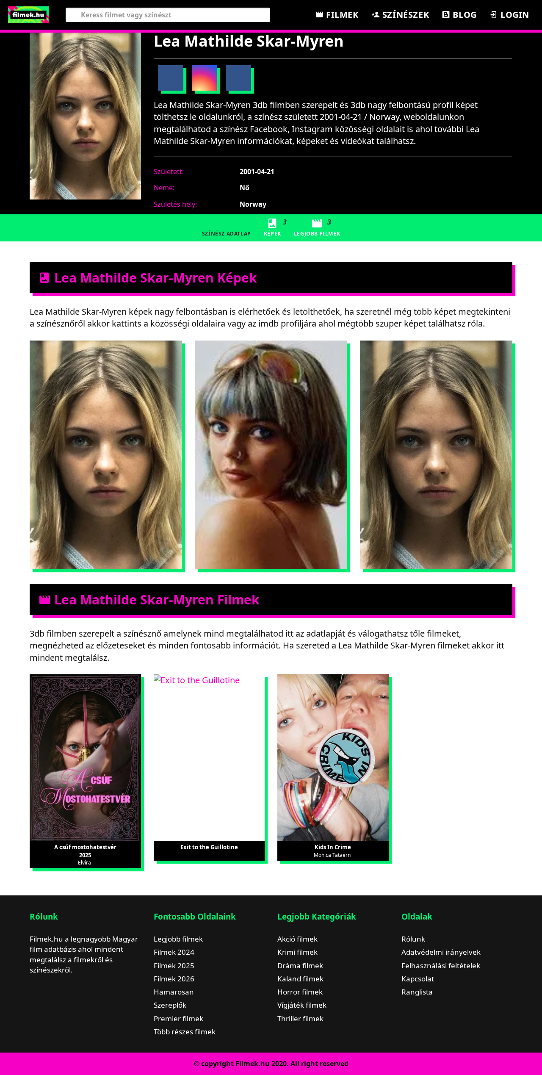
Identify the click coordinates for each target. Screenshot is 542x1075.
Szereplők (170, 1005)
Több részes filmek (185, 1031)
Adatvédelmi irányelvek (441, 952)
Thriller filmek (300, 1018)
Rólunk (413, 939)
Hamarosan (174, 992)
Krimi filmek (297, 952)
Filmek (341, 14)
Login (513, 14)
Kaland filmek (300, 979)
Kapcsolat (417, 979)
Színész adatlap (226, 233)
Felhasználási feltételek (440, 965)
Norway (253, 204)
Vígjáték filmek (301, 1005)
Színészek (404, 14)
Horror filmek (300, 992)
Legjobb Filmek (317, 227)
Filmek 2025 (174, 965)
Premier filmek (178, 1018)
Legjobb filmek (178, 939)
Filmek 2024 (174, 952)
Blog (464, 14)
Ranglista (417, 992)
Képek (275, 227)
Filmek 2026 (174, 979)
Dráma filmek (300, 965)
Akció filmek (297, 939)
